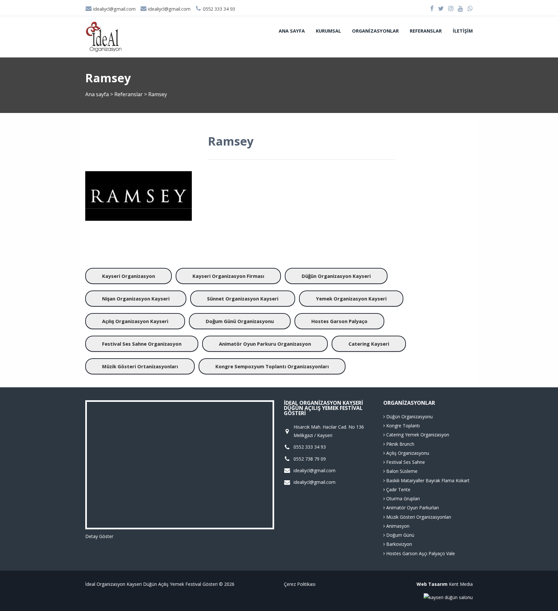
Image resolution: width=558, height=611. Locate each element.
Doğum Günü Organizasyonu (240, 321)
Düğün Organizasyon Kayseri (336, 276)
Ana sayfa (292, 31)
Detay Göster (99, 536)
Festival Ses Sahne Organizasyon (141, 344)
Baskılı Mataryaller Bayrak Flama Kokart (427, 480)
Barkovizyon (398, 544)
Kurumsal (328, 31)
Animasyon (397, 526)
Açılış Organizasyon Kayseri (135, 321)
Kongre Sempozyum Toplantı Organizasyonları (272, 366)
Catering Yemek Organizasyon (417, 435)
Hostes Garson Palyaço (339, 321)
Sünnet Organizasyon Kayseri (242, 298)
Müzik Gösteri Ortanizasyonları (140, 366)
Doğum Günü (399, 535)
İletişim (463, 31)
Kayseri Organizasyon (128, 276)
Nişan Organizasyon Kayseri (136, 298)
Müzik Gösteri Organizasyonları (418, 517)
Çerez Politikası (299, 584)
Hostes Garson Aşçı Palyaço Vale (420, 553)
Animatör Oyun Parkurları (412, 507)
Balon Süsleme (401, 471)
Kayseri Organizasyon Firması (228, 276)
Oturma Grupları (402, 498)
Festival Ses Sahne (405, 462)
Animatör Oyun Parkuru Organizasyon (265, 344)
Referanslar (426, 31)
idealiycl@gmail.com (114, 9)
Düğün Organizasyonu (409, 416)
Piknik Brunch (399, 444)
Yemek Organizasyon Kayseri (351, 298)
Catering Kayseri (368, 344)
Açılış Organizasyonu (407, 453)
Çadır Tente (397, 489)
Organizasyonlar (375, 31)
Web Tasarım (432, 584)
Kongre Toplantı (402, 426)
